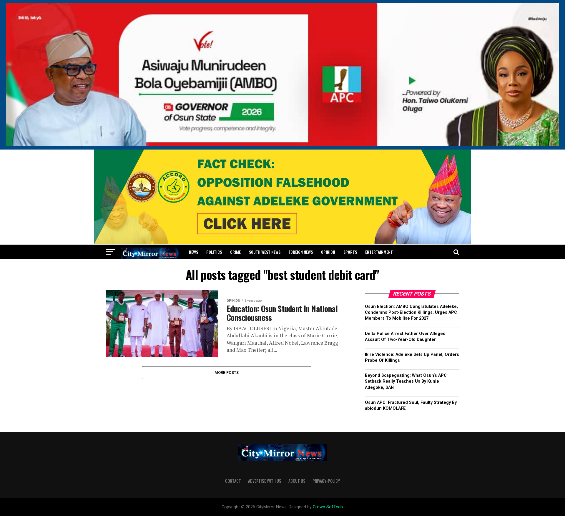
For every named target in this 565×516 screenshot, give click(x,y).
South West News (264, 252)
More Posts (227, 372)
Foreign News (301, 252)
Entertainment (379, 252)
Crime (235, 252)
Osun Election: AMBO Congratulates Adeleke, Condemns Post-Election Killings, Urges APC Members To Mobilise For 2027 (411, 312)
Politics (214, 252)
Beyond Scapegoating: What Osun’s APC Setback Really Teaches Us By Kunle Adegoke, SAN (406, 381)
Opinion (328, 252)
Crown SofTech (328, 507)
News (193, 252)
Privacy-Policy (326, 481)
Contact (233, 481)
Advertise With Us (264, 481)
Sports (350, 252)
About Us (296, 481)
